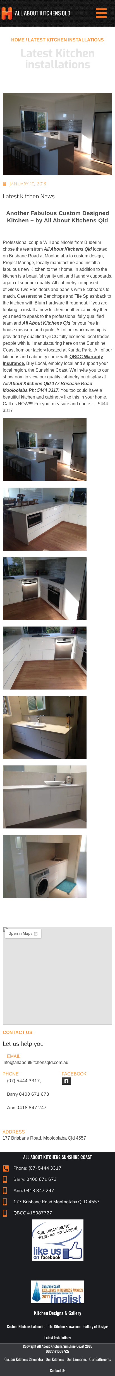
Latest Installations (57, 1337)
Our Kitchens (55, 1359)
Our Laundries (77, 1359)
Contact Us (57, 1370)
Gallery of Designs (95, 1326)
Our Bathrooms (100, 1359)
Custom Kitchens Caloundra (26, 1326)
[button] (101, 13)
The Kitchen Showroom (64, 1326)
